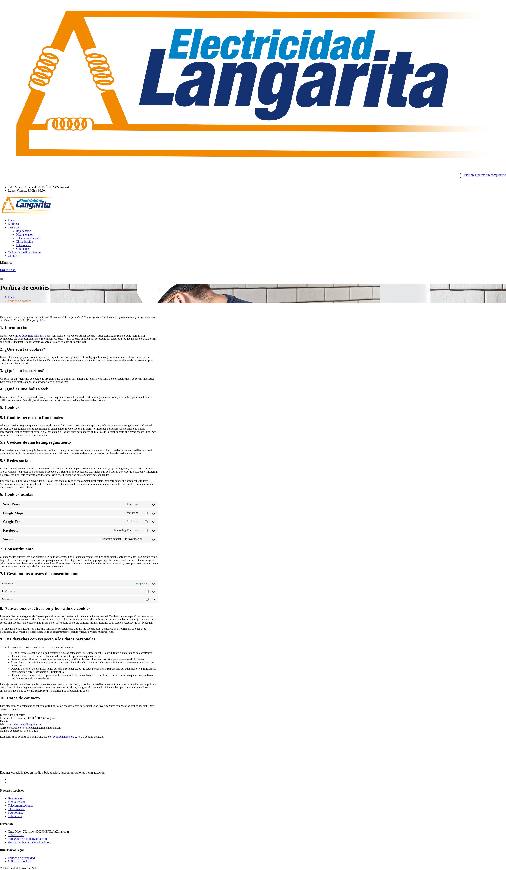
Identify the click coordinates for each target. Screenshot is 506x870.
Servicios (13, 227)
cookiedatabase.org (63, 736)
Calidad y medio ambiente (24, 252)
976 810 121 (8, 270)
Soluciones (22, 248)
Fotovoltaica (23, 245)
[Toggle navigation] (1, 279)
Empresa (13, 223)
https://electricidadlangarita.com (33, 335)
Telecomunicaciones (28, 238)
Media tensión (24, 234)
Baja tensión (23, 231)
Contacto (13, 255)
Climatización (24, 241)
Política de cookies (19, 861)
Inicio (11, 220)
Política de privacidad (21, 858)
